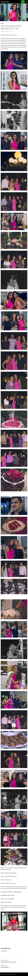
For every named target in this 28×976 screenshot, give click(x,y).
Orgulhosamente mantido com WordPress (9, 974)
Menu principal (26, 1)
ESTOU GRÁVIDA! (5, 966)
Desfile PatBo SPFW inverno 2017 (8, 961)
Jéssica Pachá (4, 2)
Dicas (2, 23)
